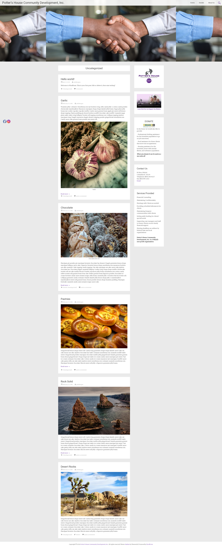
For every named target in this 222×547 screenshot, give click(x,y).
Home (192, 3)
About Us (211, 3)
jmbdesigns (76, 82)
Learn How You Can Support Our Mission (149, 109)
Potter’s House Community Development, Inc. (33, 3)
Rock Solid (67, 381)
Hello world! (67, 79)
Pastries (65, 298)
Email (139, 181)
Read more (65, 194)
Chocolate (67, 207)
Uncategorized (67, 89)
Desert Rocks (68, 466)
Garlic (64, 100)
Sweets (65, 287)
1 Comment (79, 89)
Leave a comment (81, 196)
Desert (78, 534)
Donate (201, 3)
